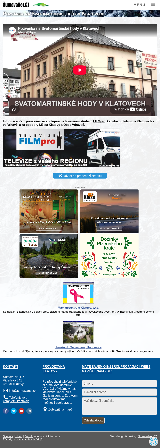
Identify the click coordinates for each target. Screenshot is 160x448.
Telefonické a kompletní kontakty (16, 399)
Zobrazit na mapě (60, 409)
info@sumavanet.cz (22, 390)
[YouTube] (21, 411)
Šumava (8, 436)
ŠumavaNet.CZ (147, 436)
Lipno (18, 436)
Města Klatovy (49, 124)
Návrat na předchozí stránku (82, 175)
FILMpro (99, 121)
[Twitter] (14, 411)
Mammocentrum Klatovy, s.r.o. (78, 307)
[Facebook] (6, 411)
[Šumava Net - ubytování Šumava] (26, 6)
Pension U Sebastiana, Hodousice (78, 347)
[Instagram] (29, 411)
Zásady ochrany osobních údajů (23, 439)
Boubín (29, 436)
